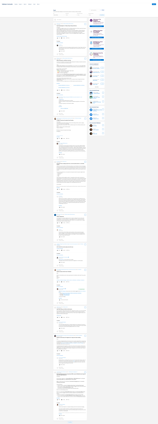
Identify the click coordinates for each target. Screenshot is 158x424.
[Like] (57, 38)
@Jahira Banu (62, 259)
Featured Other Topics (91, 13)
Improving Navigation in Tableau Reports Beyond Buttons (67, 25)
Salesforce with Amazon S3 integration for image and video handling (68, 337)
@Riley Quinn (62, 99)
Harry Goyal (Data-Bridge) (62, 357)
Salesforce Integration (79, 335)
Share (67, 38)
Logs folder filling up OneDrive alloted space (64, 309)
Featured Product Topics (79, 13)
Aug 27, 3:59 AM (58, 162)
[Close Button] (104, 18)
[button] (97, 26)
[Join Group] (103, 92)
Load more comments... (60, 42)
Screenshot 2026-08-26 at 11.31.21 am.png (64, 87)
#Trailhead (79, 269)
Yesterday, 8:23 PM (59, 270)
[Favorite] (85, 24)
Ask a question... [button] (59, 19)
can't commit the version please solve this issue (65, 246)
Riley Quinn (58, 58)
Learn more (91, 65)
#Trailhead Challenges (78, 118)
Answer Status (67, 13)
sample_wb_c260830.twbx (64, 108)
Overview (16, 4)
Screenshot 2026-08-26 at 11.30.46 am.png (79, 85)
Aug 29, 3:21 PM (58, 245)
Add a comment (61, 53)
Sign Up (154, 4)
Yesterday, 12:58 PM (59, 372)
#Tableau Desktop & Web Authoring (68, 23)
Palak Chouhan (59, 23)
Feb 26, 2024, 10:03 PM (59, 336)
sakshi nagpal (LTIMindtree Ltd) (63, 143)
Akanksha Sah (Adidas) (62, 404)
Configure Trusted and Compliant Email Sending (65, 120)
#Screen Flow (64, 161)
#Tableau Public (59, 315)
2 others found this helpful (64, 299)
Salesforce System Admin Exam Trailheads (64, 271)
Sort (53, 13)
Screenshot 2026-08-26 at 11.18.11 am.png (64, 85)
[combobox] (58, 14)
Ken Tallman (58, 161)
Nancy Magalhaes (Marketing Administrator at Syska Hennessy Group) (66, 269)
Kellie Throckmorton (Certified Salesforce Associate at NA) (64, 118)
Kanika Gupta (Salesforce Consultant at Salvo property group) (65, 335)
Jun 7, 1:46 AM (58, 215)
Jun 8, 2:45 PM (58, 24)
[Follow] (101, 68)
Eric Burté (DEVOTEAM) (62, 288)
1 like (59, 281)
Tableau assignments (60, 216)
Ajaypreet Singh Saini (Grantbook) (63, 257)
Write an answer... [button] (61, 54)
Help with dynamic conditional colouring (64, 60)
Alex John (60, 229)
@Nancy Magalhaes (63, 291)
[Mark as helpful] (59, 300)
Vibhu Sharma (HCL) (59, 214)
